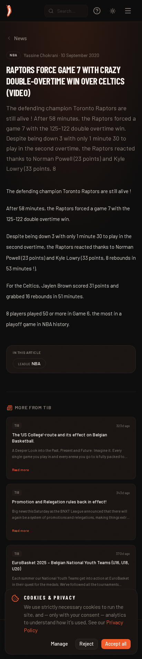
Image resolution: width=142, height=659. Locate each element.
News (20, 38)
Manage (59, 644)
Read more (20, 470)
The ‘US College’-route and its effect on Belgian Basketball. (59, 438)
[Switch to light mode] (112, 11)
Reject (87, 644)
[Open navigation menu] (128, 11)
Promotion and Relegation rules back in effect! (59, 501)
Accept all (115, 644)
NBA (29, 363)
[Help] (97, 11)
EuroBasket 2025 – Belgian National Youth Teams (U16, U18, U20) (70, 565)
